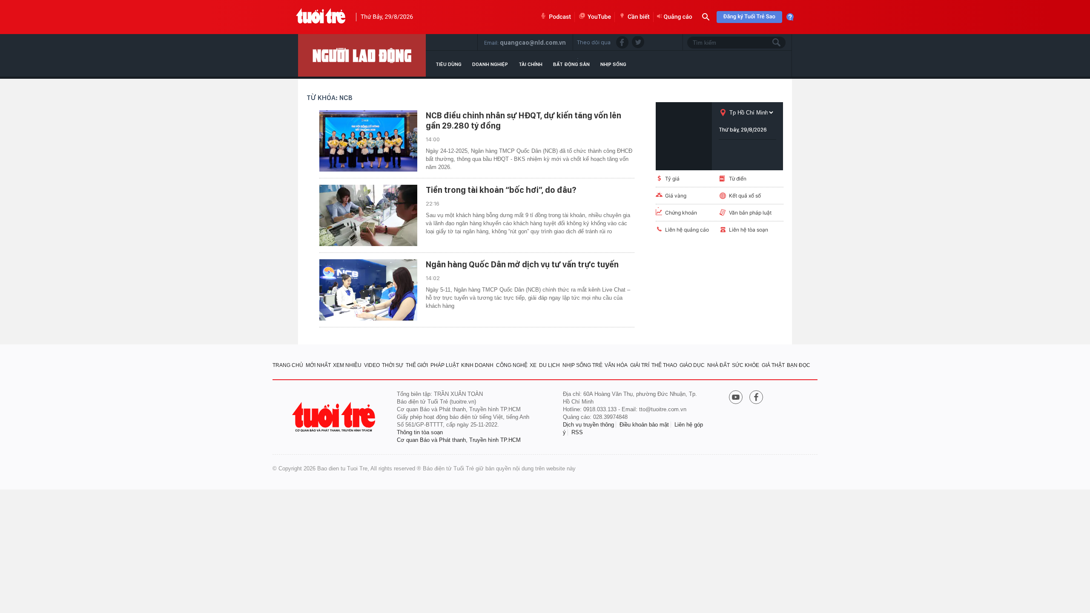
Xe (533, 365)
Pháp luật (444, 365)
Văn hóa (616, 365)
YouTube (599, 17)
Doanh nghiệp (490, 64)
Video (372, 365)
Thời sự (392, 365)
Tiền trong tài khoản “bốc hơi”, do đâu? (501, 190)
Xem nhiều (347, 365)
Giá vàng (675, 195)
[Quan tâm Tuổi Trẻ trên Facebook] (756, 398)
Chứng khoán (681, 212)
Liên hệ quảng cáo (687, 229)
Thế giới (417, 365)
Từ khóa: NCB (330, 98)
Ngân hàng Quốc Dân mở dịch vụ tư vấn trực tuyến (522, 264)
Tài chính (530, 64)
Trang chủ (287, 365)
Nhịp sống (613, 64)
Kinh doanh (477, 365)
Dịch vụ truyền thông (588, 424)
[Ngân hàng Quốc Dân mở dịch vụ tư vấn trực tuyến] (368, 290)
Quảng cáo (678, 17)
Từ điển (737, 178)
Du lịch (549, 365)
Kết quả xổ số (745, 195)
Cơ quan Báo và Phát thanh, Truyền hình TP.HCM (459, 440)
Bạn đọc (798, 365)
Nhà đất (718, 365)
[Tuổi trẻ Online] (334, 417)
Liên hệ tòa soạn (748, 229)
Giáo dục (692, 365)
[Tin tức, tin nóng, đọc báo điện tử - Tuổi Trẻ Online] (321, 17)
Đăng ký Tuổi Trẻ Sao (749, 17)
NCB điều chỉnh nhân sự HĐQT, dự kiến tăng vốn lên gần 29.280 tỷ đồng (523, 120)
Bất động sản (571, 64)
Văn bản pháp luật (750, 212)
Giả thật (773, 365)
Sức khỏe (745, 365)
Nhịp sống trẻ (582, 365)
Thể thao (664, 365)
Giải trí (639, 365)
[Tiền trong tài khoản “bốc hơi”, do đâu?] (368, 215)
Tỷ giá (672, 178)
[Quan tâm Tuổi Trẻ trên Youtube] (736, 398)
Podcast (560, 17)
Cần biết (639, 17)
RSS (577, 432)
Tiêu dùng (449, 64)
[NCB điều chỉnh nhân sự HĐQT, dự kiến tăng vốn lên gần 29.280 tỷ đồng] (368, 141)
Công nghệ (512, 365)
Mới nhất (318, 365)
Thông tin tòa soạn (420, 432)
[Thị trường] (362, 55)
